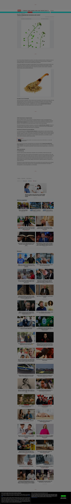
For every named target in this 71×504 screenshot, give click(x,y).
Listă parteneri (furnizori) (34, 497)
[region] (35, 498)
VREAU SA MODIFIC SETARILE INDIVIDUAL (63, 498)
